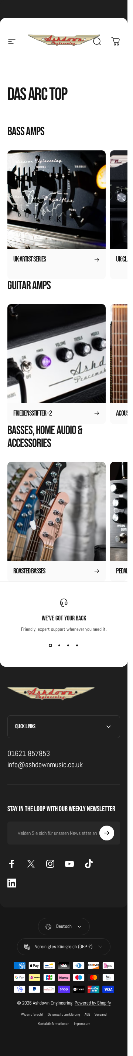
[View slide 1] (50, 645)
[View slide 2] (59, 645)
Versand (101, 1014)
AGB (87, 1014)
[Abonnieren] (106, 833)
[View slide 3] (68, 645)
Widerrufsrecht (32, 1014)
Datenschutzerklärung (64, 1014)
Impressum (82, 1023)
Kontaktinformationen (53, 1023)
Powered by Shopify (93, 1003)
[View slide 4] (77, 645)
